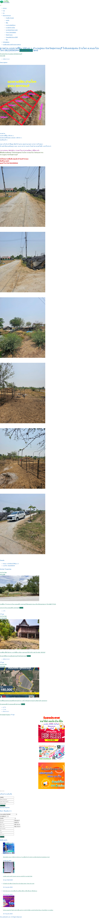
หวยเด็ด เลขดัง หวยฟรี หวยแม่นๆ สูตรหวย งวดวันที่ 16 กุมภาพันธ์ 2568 (17, 876)
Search (2, 836)
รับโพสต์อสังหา (6, 42)
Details (21, 607)
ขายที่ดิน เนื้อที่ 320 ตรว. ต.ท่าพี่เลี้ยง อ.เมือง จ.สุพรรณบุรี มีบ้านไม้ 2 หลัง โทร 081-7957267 (22, 652)
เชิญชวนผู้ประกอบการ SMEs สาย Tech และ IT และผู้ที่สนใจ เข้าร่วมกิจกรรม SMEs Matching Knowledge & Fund (26, 857)
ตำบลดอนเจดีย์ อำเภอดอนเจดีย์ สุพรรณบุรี (10, 704)
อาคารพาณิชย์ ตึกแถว (10, 25)
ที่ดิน (7, 22)
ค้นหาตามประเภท (7, 15)
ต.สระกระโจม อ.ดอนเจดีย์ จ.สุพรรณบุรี (9, 607)
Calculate (3, 805)
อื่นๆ (7, 39)
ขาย (4, 10)
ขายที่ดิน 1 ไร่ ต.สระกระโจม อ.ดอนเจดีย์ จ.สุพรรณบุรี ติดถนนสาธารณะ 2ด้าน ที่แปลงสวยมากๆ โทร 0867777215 (28, 604)
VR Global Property (5, 714)
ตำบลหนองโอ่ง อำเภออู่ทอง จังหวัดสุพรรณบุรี (11, 54)
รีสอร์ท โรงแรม (9, 35)
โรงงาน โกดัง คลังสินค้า (11, 32)
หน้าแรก (5, 8)
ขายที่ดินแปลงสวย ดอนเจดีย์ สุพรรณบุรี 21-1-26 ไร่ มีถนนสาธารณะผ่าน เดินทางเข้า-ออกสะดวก (23, 700)
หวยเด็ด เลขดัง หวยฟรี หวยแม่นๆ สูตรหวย (12, 44)
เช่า (4, 13)
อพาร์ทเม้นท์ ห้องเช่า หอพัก (12, 30)
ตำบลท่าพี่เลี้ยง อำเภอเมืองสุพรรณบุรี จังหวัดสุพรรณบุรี (13, 656)
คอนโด (7, 20)
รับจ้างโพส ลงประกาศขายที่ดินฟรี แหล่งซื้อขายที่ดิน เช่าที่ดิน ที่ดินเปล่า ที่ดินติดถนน (20, 891)
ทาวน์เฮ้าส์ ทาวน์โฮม (10, 27)
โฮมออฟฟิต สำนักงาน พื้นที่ (12, 37)
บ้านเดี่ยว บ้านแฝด (10, 18)
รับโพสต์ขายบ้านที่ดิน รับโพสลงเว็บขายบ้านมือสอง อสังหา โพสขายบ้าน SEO (18, 883)
